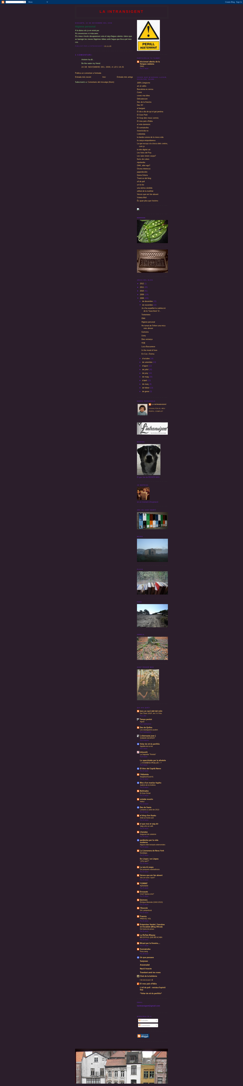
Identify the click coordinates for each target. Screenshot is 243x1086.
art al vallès (141, 86)
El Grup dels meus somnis (148, 118)
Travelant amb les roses (150, 972)
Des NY (140, 105)
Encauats (144, 892)
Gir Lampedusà (146, 910)
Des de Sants (145, 807)
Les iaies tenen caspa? (146, 156)
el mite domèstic (143, 124)
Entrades (144, 1020)
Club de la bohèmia (148, 976)
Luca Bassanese (148, 347)
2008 (142, 298)
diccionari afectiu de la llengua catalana (150, 63)
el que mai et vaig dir (149, 824)
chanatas (144, 832)
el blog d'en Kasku (148, 815)
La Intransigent (122, 11)
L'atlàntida (141, 134)
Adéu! (142, 802)
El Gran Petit (142, 115)
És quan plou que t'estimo (147, 201)
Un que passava (147, 957)
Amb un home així (147, 818)
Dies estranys (147, 339)
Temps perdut (146, 719)
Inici (104, 77)
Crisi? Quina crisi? (147, 894)
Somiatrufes (145, 949)
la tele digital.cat (143, 149)
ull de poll (141, 181)
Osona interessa (143, 169)
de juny (145, 373)
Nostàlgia (143, 853)
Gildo (142, 66)
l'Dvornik (144, 908)
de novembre (147, 305)
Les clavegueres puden (149, 730)
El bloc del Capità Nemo (150, 768)
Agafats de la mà (146, 746)
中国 (143, 343)
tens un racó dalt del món (151, 711)
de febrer (146, 388)
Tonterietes (145, 315)
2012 (142, 284)
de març (145, 384)
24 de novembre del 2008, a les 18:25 (102, 67)
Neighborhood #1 (146, 777)
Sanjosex (144, 961)
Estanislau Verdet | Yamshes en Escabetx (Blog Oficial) (152, 925)
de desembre (147, 301)
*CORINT (144, 883)
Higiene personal (85, 26)
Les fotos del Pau (144, 153)
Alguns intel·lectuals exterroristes (152, 845)
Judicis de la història (148, 785)
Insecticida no (142, 131)
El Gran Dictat (145, 793)
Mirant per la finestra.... (150, 943)
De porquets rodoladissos (150, 869)
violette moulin (146, 799)
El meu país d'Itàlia (145, 121)
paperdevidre (142, 172)
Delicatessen (142, 99)
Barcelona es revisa (145, 89)
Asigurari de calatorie (148, 834)
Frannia (143, 916)
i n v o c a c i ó (146, 980)
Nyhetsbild (144, 886)
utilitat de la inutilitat (145, 191)
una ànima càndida (144, 188)
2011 (142, 287)
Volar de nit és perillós (150, 744)
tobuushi (144, 752)
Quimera (143, 900)
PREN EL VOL (145, 919)
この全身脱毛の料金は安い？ (151, 763)
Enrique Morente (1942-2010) (151, 902)
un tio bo (140, 185)
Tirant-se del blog (144, 178)
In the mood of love (149, 350)
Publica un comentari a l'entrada (88, 73)
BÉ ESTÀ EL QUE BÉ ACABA (151, 937)
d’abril (145, 380)
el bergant (141, 108)
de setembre (147, 362)
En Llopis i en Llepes (149, 859)
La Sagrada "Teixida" (148, 754)
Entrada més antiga (125, 77)
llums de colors (143, 159)
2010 (142, 291)
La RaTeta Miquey (147, 935)
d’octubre (146, 358)
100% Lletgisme (143, 83)
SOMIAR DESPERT (147, 738)
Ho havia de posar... (147, 929)
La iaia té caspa (146, 867)
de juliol (145, 369)
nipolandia (141, 162)
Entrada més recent (83, 77)
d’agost (145, 366)
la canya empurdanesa (146, 140)
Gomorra (144, 332)
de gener (146, 391)
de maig (145, 377)
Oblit (143, 318)
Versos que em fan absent (147, 194)
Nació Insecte (146, 969)
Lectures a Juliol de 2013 (149, 810)
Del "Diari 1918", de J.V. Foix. (151, 713)
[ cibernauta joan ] (148, 736)
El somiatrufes (143, 128)
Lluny (143, 336)
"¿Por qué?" (144, 861)
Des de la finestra (144, 102)
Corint (139, 92)
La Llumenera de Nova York (152, 851)
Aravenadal (145, 965)
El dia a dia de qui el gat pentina (150, 112)
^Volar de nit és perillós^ (151, 993)
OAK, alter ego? (143, 165)
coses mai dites (143, 95)
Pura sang (144, 951)
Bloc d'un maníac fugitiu (150, 783)
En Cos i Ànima (147, 354)
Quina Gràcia (142, 175)
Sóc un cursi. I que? (147, 878)
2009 (142, 294)
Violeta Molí (142, 197)
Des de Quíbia (146, 727)
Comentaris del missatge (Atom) (101, 82)
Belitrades (144, 791)
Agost (142, 722)
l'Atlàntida (144, 774)
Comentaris (145, 1025)
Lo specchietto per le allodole (153, 760)
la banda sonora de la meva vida (150, 137)
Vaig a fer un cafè (146, 826)
